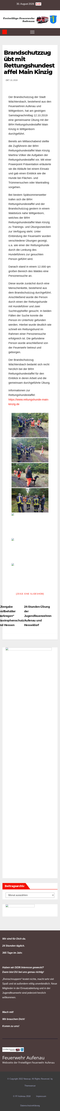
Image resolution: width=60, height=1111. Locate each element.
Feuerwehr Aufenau (23, 1057)
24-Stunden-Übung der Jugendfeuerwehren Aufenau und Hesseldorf (38, 616)
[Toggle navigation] (32, 32)
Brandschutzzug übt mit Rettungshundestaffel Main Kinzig (29, 62)
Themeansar (30, 1086)
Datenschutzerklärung (30, 1105)
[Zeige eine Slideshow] (30, 594)
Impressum (41, 1096)
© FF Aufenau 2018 (21, 1096)
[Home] (4, 32)
